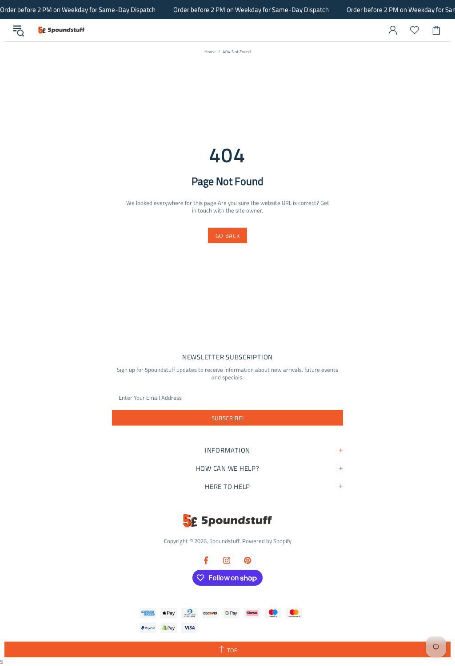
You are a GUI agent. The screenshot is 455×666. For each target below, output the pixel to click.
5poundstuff (61, 30)
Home (210, 51)
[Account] (392, 30)
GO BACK (228, 235)
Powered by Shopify (266, 541)
